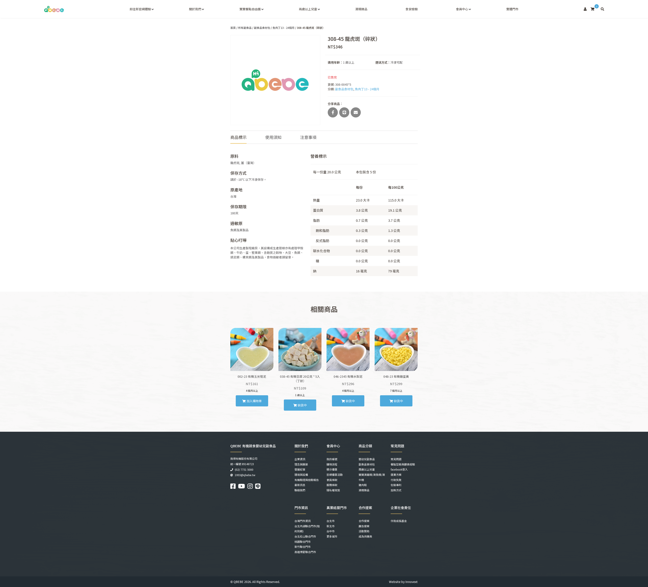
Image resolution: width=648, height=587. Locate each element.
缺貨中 (302, 405)
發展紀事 (299, 469)
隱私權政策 (333, 490)
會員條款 (332, 480)
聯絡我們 (299, 490)
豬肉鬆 (363, 485)
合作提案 (364, 521)
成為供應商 (365, 536)
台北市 (331, 521)
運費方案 (396, 475)
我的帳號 (332, 459)
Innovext (411, 581)
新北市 (331, 526)
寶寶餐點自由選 (250, 9)
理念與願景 (301, 464)
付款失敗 (396, 480)
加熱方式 (396, 490)
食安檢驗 (412, 9)
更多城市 (332, 536)
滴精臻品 (361, 9)
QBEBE (239, 581)
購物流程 (332, 464)
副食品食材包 (262, 28)
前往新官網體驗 (140, 9)
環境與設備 (301, 475)
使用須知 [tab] (273, 137)
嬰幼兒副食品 (367, 459)
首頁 (233, 28)
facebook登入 (399, 469)
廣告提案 (364, 526)
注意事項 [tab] (308, 137)
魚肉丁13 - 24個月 (283, 28)
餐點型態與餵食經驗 (403, 464)
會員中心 (462, 9)
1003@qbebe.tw (245, 475)
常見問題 (396, 459)
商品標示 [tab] (238, 137)
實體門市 (512, 9)
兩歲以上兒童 (308, 9)
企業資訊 (299, 459)
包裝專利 (396, 485)
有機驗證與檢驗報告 (306, 480)
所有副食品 (245, 28)
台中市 (331, 531)
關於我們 (195, 9)
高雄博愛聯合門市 (305, 552)
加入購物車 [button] (254, 401)
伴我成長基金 (399, 521)
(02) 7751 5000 (244, 470)
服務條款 (332, 485)
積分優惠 (332, 469)
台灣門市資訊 (302, 521)
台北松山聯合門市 (305, 536)
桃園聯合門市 (302, 542)
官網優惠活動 (335, 475)
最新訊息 (299, 485)
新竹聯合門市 (302, 547)
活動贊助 (364, 531)
